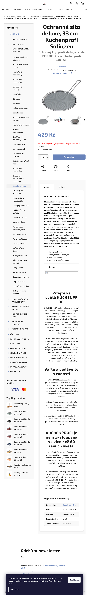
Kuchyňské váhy (20, 255)
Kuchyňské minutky (21, 125)
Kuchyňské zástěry (21, 286)
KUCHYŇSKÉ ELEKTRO (19, 357)
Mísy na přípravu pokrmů (20, 261)
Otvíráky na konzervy (18, 192)
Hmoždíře (17, 94)
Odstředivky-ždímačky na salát (21, 138)
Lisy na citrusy (19, 144)
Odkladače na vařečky (19, 211)
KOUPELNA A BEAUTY (19, 367)
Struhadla (17, 99)
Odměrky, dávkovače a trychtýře (18, 179)
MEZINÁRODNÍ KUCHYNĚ (17, 323)
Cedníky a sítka (19, 186)
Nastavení (14, 589)
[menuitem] (5, 9)
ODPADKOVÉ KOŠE (19, 39)
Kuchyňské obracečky (17, 81)
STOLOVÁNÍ (15, 343)
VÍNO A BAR (14, 334)
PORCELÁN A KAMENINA (19, 339)
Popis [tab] (46, 187)
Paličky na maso (20, 234)
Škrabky (16, 103)
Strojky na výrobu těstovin (20, 58)
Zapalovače (18, 113)
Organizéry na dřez (21, 277)
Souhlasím (74, 580)
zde (10, 583)
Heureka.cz (15, 371)
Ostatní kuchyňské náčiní (21, 162)
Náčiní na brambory (21, 108)
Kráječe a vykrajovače (18, 131)
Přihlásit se (27, 574)
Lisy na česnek (19, 149)
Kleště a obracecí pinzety (20, 66)
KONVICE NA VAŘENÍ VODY (20, 315)
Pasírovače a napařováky (18, 199)
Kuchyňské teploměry (17, 170)
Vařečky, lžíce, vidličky (19, 88)
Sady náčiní (18, 267)
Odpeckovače (19, 281)
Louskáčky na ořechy (19, 155)
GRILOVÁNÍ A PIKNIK (18, 353)
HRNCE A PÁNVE (18, 44)
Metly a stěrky (19, 222)
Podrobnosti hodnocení (62, 73)
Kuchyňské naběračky (17, 73)
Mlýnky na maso (19, 272)
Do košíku (70, 157)
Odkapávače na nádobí (19, 292)
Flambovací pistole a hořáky (21, 119)
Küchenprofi (62, 66)
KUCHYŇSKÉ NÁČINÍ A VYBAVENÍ (20, 50)
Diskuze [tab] (62, 187)
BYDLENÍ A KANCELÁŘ (18, 362)
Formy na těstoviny (21, 239)
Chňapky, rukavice (21, 205)
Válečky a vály (19, 243)
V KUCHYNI (14, 34)
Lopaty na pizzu (20, 217)
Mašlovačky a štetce (18, 249)
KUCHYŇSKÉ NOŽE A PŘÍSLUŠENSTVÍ (20, 300)
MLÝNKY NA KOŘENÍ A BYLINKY (20, 308)
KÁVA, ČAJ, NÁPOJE (18, 348)
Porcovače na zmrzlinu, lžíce (19, 228)
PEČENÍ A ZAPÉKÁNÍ (20, 329)
